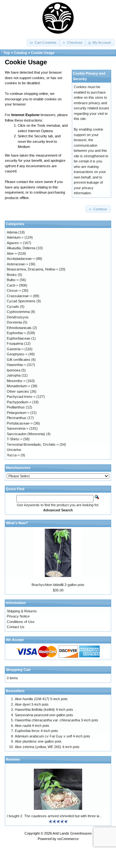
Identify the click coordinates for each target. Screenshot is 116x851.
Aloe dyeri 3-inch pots (32, 704)
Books (12, 275)
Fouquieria (15, 343)
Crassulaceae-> (19, 296)
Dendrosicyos (18, 317)
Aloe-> (12, 253)
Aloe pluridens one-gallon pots (38, 741)
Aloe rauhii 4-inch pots (32, 725)
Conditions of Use (20, 622)
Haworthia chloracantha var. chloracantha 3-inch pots (56, 720)
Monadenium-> (18, 386)
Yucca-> (13, 455)
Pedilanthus (16, 407)
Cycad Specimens (21, 301)
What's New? (17, 523)
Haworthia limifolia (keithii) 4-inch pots (44, 709)
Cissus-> (14, 290)
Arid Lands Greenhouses (72, 833)
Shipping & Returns (22, 611)
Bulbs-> (13, 280)
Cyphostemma (18, 312)
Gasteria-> (15, 349)
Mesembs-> (16, 381)
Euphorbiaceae (18, 338)
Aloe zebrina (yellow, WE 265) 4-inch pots (47, 747)
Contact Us (15, 627)
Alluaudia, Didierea (21, 248)
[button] (43, 42)
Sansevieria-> (17, 428)
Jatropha (14, 375)
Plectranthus (16, 418)
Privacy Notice (18, 616)
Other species (18, 391)
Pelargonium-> (18, 413)
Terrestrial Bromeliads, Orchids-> (33, 444)
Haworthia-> (16, 365)
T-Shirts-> (14, 439)
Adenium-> (15, 237)
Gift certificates (18, 359)
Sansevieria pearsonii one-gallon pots (44, 715)
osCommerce (68, 839)
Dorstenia (14, 322)
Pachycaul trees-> (21, 396)
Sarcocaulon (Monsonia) (26, 434)
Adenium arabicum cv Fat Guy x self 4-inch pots (52, 736)
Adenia (12, 232)
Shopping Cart (18, 670)
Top (7, 53)
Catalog (20, 53)
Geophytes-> (17, 354)
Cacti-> (12, 285)
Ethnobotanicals (19, 328)
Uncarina (14, 450)
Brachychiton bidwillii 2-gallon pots (58, 585)
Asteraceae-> (17, 264)
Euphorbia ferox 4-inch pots (36, 731)
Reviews (13, 759)
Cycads (13, 306)
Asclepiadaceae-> (21, 259)
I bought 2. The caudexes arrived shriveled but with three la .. (54, 816)
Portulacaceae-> (20, 423)
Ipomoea (13, 370)
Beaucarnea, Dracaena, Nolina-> (32, 269)
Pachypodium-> (19, 402)
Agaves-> (14, 243)
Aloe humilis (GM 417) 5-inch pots (41, 699)
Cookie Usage (42, 53)
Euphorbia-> (16, 333)
